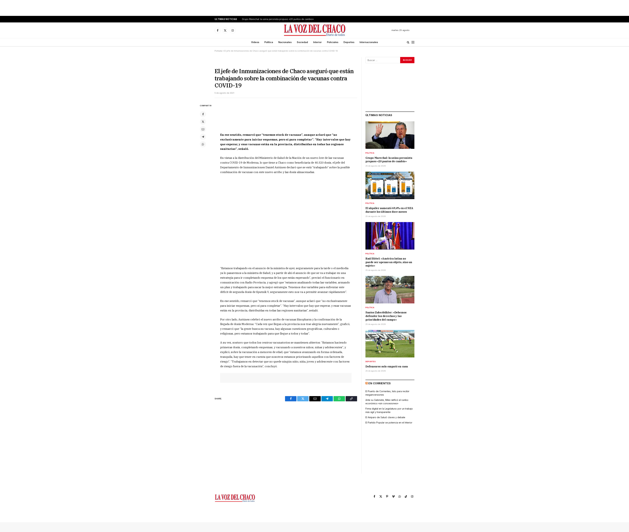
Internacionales (369, 42)
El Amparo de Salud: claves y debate (385, 417)
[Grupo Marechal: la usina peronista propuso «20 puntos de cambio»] (389, 135)
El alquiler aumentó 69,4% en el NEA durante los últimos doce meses (278, 19)
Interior (317, 42)
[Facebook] (203, 114)
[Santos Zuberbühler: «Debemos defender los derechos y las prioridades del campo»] (389, 289)
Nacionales (285, 42)
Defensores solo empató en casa (386, 366)
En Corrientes (379, 383)
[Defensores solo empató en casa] (389, 343)
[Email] (203, 129)
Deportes (348, 42)
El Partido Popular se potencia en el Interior (388, 422)
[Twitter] (203, 122)
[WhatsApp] (203, 144)
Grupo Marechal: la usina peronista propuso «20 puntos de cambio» (388, 159)
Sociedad (302, 42)
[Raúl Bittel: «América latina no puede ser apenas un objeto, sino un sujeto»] (389, 236)
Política (268, 42)
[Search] (408, 42)
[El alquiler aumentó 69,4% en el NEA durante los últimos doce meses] (389, 185)
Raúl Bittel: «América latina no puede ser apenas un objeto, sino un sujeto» (388, 262)
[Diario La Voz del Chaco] (315, 30)
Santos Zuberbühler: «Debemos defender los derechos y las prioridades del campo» (386, 316)
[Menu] (412, 42)
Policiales (332, 42)
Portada (218, 51)
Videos (255, 42)
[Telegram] (203, 137)
